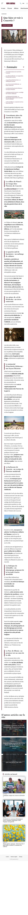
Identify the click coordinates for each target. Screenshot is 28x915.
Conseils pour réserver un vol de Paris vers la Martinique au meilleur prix (14, 745)
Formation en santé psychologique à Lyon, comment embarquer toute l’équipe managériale (13, 820)
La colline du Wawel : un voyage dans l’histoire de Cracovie (14, 76)
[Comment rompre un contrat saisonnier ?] (14, 784)
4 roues (14, 723)
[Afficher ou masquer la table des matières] (20, 67)
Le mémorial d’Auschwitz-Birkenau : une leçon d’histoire (14, 88)
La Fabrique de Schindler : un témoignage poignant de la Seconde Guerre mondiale (14, 98)
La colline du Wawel (10, 189)
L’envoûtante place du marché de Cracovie (13, 72)
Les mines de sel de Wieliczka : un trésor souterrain (13, 84)
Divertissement (7, 25)
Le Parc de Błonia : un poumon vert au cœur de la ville (14, 102)
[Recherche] (20, 3)
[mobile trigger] (2, 3)
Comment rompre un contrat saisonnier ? (14, 796)
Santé (4, 817)
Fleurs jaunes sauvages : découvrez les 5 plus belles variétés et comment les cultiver (13, 845)
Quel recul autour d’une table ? (14, 762)
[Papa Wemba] (10, 3)
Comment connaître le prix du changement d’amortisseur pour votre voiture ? (14, 727)
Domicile (5, 842)
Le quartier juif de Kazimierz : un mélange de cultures (13, 80)
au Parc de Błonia (17, 662)
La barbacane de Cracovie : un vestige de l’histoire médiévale (14, 93)
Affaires (5, 794)
